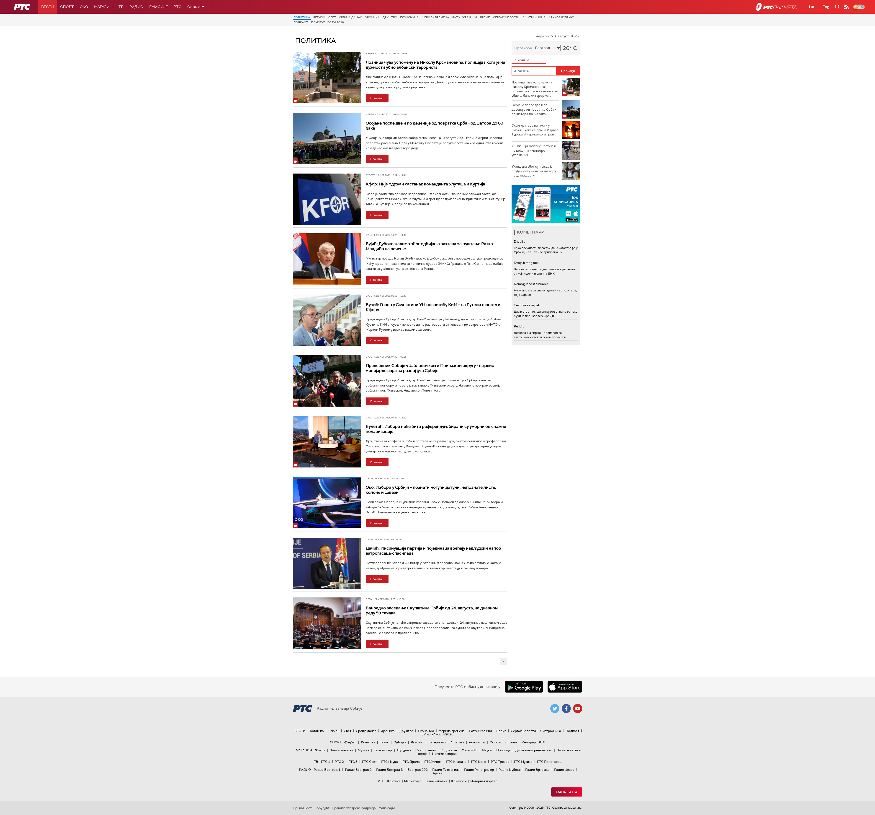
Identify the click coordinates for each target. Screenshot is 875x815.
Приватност (302, 808)
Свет (332, 17)
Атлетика (457, 742)
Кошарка (368, 742)
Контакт (393, 781)
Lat (811, 6)
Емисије (158, 6)
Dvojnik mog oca (526, 263)
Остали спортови (503, 742)
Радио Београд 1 (327, 770)
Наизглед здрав (444, 754)
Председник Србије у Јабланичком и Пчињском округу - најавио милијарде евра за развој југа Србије (430, 368)
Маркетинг (412, 781)
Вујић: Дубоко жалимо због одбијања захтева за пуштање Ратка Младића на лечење (429, 246)
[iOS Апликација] (546, 204)
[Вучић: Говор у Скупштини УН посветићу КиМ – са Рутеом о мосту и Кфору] (327, 320)
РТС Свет (369, 762)
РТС (177, 6)
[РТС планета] (776, 7)
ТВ (121, 6)
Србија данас (350, 17)
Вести (47, 6)
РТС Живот (433, 762)
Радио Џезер (564, 770)
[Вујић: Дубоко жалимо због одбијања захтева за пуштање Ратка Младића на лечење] (327, 259)
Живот (320, 750)
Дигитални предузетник (533, 750)
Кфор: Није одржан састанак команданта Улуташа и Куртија (425, 184)
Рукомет (417, 742)
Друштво (390, 17)
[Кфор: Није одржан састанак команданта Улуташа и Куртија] (327, 199)
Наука (487, 750)
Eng (826, 6)
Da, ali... (519, 241)
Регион (319, 17)
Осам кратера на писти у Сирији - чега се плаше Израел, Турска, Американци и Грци (535, 129)
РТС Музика (523, 762)
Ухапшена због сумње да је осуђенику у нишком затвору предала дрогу (534, 170)
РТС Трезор (500, 762)
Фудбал (350, 742)
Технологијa (383, 750)
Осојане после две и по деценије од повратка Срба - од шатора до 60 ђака (434, 125)
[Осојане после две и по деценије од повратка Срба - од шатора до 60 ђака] (327, 138)
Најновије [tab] (520, 60)
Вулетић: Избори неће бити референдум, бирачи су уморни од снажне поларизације (436, 429)
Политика (301, 17)
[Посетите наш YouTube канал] (577, 708)
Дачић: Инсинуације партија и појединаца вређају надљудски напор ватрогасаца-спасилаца (433, 550)
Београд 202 (417, 770)
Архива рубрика (562, 17)
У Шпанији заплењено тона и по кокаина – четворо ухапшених (534, 150)
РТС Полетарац (549, 762)
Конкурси (458, 781)
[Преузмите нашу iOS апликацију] (565, 687)
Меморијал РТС (533, 742)
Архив (437, 773)
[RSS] (846, 7)
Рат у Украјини (464, 17)
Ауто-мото (477, 742)
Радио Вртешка (537, 770)
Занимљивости (341, 750)
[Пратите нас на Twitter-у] (554, 708)
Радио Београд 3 (389, 770)
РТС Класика (456, 762)
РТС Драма (411, 762)
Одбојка (400, 742)
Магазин (103, 6)
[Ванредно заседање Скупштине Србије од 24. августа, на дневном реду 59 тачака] (327, 623)
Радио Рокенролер (479, 770)
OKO (84, 6)
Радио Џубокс (510, 770)
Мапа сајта (566, 792)
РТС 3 (353, 762)
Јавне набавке (436, 781)
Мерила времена (435, 17)
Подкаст (300, 22)
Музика (363, 750)
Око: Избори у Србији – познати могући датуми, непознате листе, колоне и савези (431, 490)
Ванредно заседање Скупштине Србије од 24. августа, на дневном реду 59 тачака (432, 610)
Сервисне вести (506, 17)
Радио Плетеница (446, 770)
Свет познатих (426, 750)
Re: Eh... (519, 326)
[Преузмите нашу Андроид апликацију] (524, 687)
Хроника (372, 17)
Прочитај (376, 98)
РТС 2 (339, 762)
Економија (409, 17)
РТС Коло (478, 762)
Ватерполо (437, 742)
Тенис (384, 742)
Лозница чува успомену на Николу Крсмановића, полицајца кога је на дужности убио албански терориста (435, 65)
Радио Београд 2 (358, 770)
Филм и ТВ (469, 750)
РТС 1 (325, 762)
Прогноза (523, 48)
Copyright (321, 808)
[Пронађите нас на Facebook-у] (566, 708)
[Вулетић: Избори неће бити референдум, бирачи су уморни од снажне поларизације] (327, 441)
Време (485, 17)
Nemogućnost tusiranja (531, 284)
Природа (503, 750)
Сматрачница (534, 17)
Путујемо (404, 750)
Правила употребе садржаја (354, 808)
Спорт (67, 6)
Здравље (449, 750)
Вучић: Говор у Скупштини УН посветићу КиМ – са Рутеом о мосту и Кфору (433, 307)
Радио (136, 6)
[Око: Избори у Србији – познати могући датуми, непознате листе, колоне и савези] (327, 502)
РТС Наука (389, 762)
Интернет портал (483, 781)
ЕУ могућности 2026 (327, 22)
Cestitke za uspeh (527, 305)
